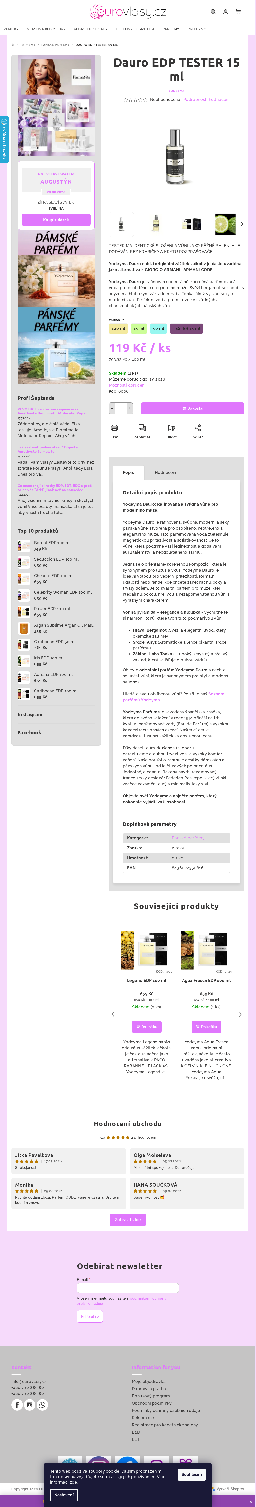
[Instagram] (30, 1405)
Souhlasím (192, 1474)
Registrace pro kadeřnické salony (165, 1425)
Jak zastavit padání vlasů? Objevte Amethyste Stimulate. (48, 449)
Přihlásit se (90, 1316)
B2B (136, 1432)
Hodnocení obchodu (128, 1123)
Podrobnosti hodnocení (207, 99)
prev (113, 1014)
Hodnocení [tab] (165, 472)
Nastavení (64, 1495)
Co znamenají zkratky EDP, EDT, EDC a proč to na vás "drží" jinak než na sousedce (55, 487)
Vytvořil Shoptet (230, 1489)
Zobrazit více (128, 1219)
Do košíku (196, 408)
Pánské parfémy (188, 838)
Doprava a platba (149, 1388)
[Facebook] (17, 1405)
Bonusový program (151, 1396)
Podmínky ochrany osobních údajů (166, 1410)
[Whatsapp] (42, 1405)
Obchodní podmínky (152, 1403)
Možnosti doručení (127, 385)
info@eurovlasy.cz (29, 1381)
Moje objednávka (149, 1381)
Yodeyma (177, 91)
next (240, 1014)
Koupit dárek (56, 219)
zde (73, 1482)
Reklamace (143, 1417)
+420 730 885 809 (29, 1387)
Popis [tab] (128, 472)
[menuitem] (11, 29)
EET (136, 1439)
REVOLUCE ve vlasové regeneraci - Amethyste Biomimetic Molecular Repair (53, 411)
